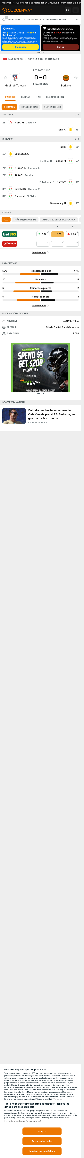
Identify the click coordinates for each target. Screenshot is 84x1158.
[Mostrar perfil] (15, 78)
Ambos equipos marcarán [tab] (58, 219)
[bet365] (9, 234)
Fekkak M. (60, 161)
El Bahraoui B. (47, 182)
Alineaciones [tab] (52, 107)
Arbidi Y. (29, 175)
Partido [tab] (10, 97)
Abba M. (19, 122)
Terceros (57, 1099)
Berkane (66, 85)
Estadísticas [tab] (29, 107)
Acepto (42, 1131)
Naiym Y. (61, 182)
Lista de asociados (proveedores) (22, 1121)
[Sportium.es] (9, 244)
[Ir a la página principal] (19, 10)
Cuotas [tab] (25, 97)
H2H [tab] (38, 97)
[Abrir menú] (75, 10)
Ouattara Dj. (46, 161)
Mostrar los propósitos (42, 1151)
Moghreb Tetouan (15, 85)
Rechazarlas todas (42, 1141)
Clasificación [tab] (55, 97)
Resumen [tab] (9, 107)
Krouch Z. (20, 168)
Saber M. (20, 196)
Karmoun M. (34, 168)
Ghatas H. (31, 122)
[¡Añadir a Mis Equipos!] (5, 78)
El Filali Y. (32, 196)
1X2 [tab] (6, 219)
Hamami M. (34, 189)
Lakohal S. (20, 189)
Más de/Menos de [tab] (25, 219)
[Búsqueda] (68, 10)
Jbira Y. (19, 175)
